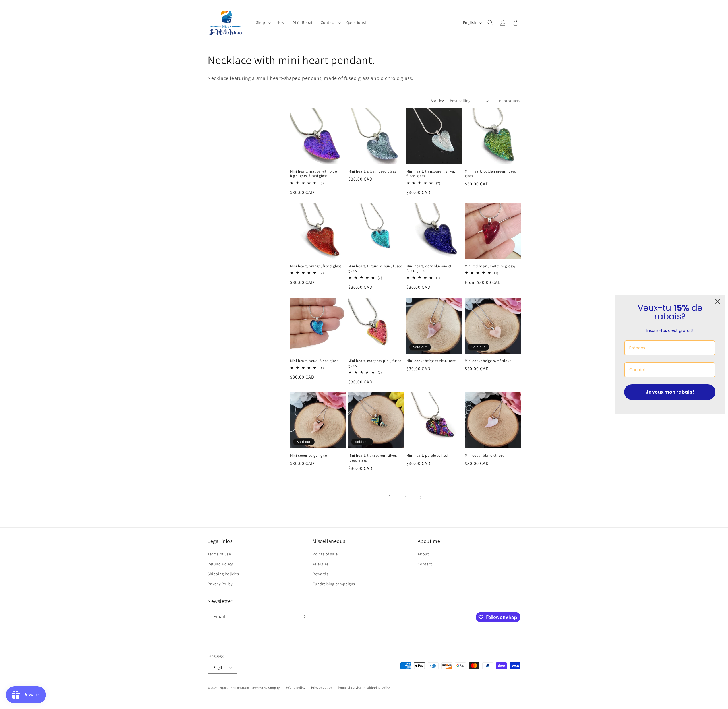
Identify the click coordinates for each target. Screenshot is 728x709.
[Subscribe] (303, 616)
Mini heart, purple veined (427, 455)
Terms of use (219, 554)
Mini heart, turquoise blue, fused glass (375, 268)
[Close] (718, 301)
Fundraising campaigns (334, 584)
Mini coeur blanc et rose (484, 455)
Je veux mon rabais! (670, 391)
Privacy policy (321, 688)
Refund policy (295, 688)
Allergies (320, 564)
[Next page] (420, 497)
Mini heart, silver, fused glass (372, 171)
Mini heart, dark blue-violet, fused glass (429, 268)
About (423, 554)
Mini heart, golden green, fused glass (491, 174)
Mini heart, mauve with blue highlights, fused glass (313, 174)
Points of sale (325, 554)
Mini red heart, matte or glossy (490, 266)
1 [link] (390, 497)
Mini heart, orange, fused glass (316, 266)
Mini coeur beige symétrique (488, 361)
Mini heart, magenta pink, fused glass (375, 363)
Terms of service (349, 688)
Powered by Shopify (265, 688)
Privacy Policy (220, 584)
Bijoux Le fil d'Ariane (234, 688)
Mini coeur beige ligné (308, 455)
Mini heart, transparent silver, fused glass (430, 174)
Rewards (320, 574)
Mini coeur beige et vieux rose (431, 361)
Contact (425, 564)
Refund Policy (220, 564)
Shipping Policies (223, 574)
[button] (263, 22)
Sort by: (437, 100)
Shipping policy (379, 688)
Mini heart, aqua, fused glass (314, 361)
